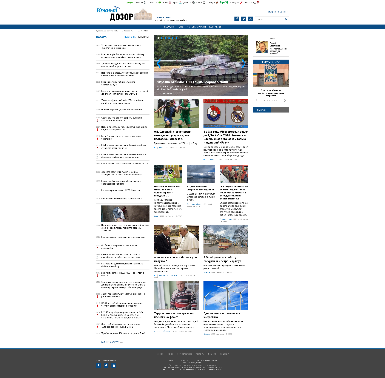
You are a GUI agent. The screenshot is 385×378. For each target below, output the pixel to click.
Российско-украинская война (171, 20)
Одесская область (194, 204)
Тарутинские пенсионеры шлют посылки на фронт (174, 315)
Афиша (139, 2)
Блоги (272, 38)
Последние (130, 37)
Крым (175, 2)
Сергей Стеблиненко (168, 275)
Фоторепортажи (196, 26)
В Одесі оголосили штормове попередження (200, 188)
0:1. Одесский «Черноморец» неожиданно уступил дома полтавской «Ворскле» (172, 135)
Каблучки (234, 2)
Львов (165, 2)
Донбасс (187, 2)
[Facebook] (236, 19)
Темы (180, 26)
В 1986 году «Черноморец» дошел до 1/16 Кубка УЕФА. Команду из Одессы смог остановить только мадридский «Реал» (225, 137)
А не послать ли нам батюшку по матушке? (278, 51)
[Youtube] (250, 19)
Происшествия (226, 219)
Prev (158, 63)
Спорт (199, 2)
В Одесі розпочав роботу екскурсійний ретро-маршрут (222, 259)
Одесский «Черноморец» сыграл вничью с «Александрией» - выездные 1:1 (167, 191)
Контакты (215, 26)
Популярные (143, 37)
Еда (224, 2)
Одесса (206, 272)
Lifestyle (211, 2)
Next (243, 63)
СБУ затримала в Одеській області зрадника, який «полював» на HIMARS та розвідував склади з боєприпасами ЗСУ (234, 192)
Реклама (212, 353)
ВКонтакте (261, 109)
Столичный (152, 2)
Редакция (224, 353)
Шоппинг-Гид (250, 2)
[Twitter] (243, 19)
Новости (169, 26)
